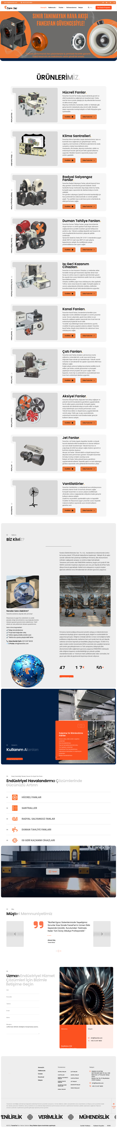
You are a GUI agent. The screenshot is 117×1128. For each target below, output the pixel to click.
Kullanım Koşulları (98, 1125)
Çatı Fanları (72, 351)
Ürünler (61, 7)
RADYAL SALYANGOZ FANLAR (38, 818)
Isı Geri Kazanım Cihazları (75, 265)
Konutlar (63, 733)
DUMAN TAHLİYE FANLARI (36, 829)
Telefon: (8, 1003)
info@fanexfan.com (11, 2)
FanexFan (14, 1125)
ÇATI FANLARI (74, 1071)
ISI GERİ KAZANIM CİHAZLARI (38, 840)
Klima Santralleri (76, 135)
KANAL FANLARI (62, 1089)
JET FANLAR (74, 1081)
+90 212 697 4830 (27, 2)
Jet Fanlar (71, 437)
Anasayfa (44, 7)
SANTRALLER (29, 808)
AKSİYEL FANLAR (75, 1074)
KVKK (109, 1125)
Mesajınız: (9, 1024)
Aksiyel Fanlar (74, 396)
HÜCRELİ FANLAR (31, 797)
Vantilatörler (73, 483)
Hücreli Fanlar (74, 92)
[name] (103, 2)
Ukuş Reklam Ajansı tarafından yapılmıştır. (43, 1125)
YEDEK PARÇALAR (75, 1088)
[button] (79, 726)
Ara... (91, 7)
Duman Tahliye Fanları (81, 220)
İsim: (7, 990)
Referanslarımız (71, 7)
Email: (8, 1010)
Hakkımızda (41, 1070)
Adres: (8, 1017)
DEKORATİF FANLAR (75, 1084)
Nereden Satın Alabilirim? (17, 603)
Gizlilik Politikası (85, 1125)
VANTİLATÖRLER (75, 1078)
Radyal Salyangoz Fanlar (77, 178)
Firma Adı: (9, 996)
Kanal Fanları (74, 309)
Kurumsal (41, 1077)
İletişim (80, 7)
